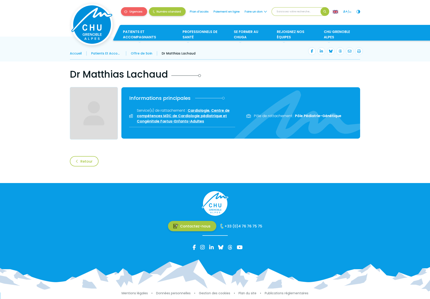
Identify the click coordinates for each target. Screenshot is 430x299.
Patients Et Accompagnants (106, 53)
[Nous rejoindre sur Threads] (230, 247)
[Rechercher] (324, 11)
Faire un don (253, 11)
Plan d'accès (199, 11)
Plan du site (247, 293)
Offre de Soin (141, 53)
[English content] (335, 11)
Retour (86, 161)
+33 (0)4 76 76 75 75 (243, 226)
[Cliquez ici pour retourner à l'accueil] (92, 24)
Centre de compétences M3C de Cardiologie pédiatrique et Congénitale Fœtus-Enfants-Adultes (183, 116)
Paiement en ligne (226, 11)
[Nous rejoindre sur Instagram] (202, 247)
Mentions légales (135, 293)
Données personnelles (173, 293)
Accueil (76, 53)
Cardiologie (198, 110)
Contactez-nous (195, 226)
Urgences (135, 11)
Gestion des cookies (214, 293)
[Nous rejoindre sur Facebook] (194, 247)
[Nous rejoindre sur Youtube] (239, 247)
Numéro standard (169, 11)
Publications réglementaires (286, 293)
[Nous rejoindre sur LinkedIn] (211, 247)
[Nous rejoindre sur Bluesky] (221, 247)
